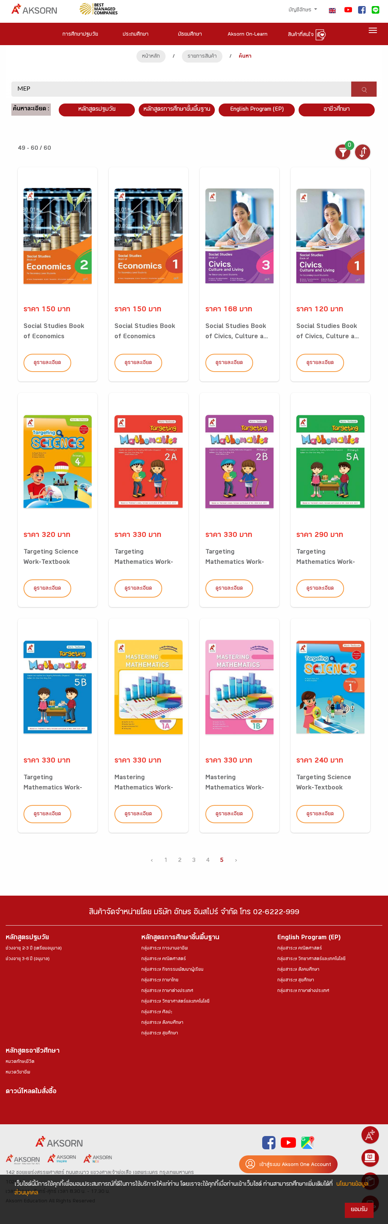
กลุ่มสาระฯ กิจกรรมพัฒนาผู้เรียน (172, 970)
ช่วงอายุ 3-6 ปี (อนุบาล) (27, 959)
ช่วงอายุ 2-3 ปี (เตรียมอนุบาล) (33, 949)
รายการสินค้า (202, 57)
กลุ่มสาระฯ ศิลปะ (156, 1012)
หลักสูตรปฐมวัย (27, 938)
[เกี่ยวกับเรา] (370, 1135)
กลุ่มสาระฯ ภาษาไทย (159, 980)
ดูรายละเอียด (47, 363)
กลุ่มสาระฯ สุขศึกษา (159, 1034)
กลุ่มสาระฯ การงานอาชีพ (164, 949)
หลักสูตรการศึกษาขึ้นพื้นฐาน (180, 938)
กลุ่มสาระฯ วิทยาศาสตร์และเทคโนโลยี (175, 1002)
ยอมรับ (359, 1210)
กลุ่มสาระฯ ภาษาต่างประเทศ (167, 991)
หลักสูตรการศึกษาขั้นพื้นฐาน (177, 109)
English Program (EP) (257, 109)
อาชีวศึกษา (337, 109)
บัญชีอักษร (301, 10)
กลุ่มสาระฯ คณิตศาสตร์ (163, 959)
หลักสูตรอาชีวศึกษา (32, 1052)
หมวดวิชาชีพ (18, 1073)
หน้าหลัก (151, 57)
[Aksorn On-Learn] (370, 1158)
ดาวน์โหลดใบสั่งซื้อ (31, 1092)
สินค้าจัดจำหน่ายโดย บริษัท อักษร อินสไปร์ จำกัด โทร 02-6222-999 (194, 913)
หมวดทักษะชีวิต (20, 1062)
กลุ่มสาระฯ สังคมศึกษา (162, 1023)
